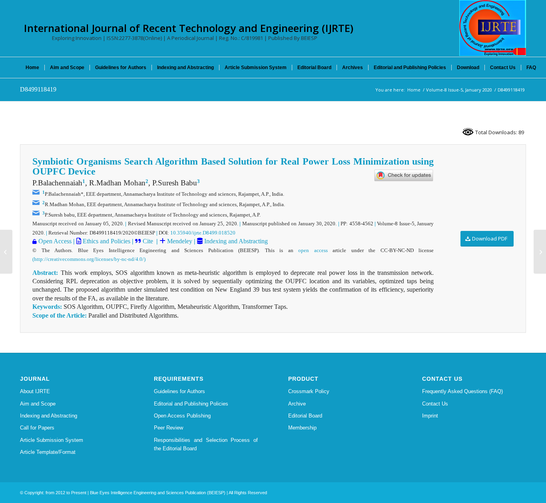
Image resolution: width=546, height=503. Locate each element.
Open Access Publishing (182, 416)
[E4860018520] (6, 252)
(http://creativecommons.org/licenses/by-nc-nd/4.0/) (88, 259)
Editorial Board (305, 416)
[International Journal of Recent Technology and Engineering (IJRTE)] (492, 28)
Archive (297, 404)
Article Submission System (51, 440)
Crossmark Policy (308, 391)
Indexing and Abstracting (235, 241)
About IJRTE (35, 391)
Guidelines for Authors (179, 391)
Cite (149, 241)
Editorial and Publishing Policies (191, 404)
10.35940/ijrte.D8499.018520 (202, 233)
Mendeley (178, 241)
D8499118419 (38, 89)
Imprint (430, 416)
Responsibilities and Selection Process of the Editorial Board (206, 444)
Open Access (55, 241)
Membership (302, 428)
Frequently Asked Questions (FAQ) (462, 391)
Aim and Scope (38, 404)
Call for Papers (37, 428)
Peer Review (168, 428)
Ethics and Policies (105, 241)
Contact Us (435, 404)
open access (313, 250)
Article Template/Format (48, 452)
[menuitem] (32, 68)
